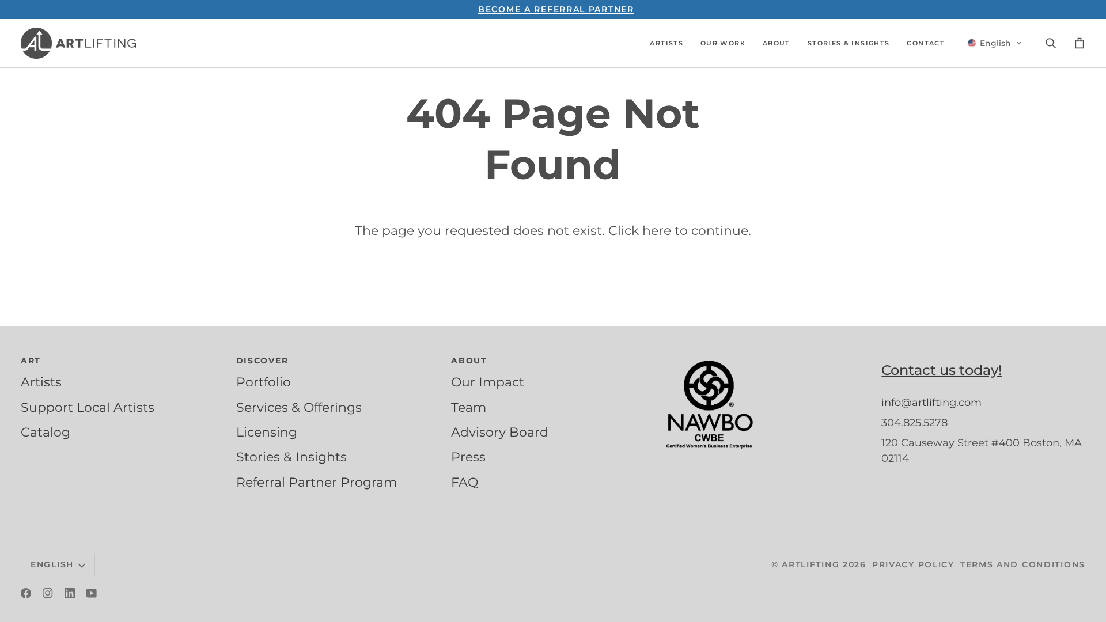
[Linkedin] (70, 593)
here (656, 230)
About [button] (469, 360)
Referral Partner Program (316, 482)
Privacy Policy (913, 564)
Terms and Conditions (1022, 564)
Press (468, 456)
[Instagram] (48, 593)
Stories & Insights (291, 456)
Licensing (266, 431)
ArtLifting (810, 564)
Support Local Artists (87, 407)
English (52, 564)
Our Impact (487, 381)
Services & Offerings (299, 407)
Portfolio (263, 381)
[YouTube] (91, 593)
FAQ (464, 482)
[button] (666, 43)
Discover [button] (262, 360)
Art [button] (31, 360)
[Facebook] (26, 593)
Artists (41, 381)
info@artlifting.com (931, 402)
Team (468, 407)
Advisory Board (499, 431)
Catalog (45, 431)
